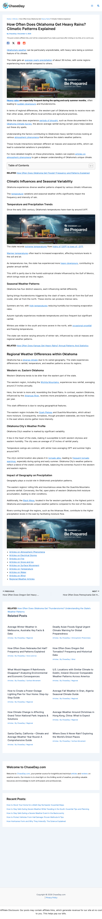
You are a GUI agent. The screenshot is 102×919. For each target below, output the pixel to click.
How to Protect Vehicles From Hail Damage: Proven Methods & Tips (35, 817)
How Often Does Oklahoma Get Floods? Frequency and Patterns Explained (53, 173)
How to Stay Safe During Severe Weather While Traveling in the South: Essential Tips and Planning (48, 809)
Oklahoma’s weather (16, 50)
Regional (29, 638)
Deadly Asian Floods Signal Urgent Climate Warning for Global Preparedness (71, 630)
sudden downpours (26, 104)
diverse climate (30, 360)
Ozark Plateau (45, 412)
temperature (17, 194)
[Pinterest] (19, 43)
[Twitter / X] (13, 43)
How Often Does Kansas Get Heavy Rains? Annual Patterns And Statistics (52, 345)
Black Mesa (28, 500)
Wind (73, 659)
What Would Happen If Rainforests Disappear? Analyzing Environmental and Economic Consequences (27, 673)
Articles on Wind (17, 575)
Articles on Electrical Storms (23, 555)
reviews (84, 774)
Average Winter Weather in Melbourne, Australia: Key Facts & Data (26, 630)
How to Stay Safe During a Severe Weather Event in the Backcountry (35, 813)
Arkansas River (32, 395)
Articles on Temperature (21, 569)
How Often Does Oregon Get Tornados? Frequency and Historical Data (72, 651)
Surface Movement (33, 681)
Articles (10, 638)
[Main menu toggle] (92, 6)
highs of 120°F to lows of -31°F (68, 246)
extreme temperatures (36, 246)
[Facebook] (8, 43)
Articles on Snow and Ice (21, 562)
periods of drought (48, 120)
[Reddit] (24, 43)
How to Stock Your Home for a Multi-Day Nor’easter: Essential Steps (35, 805)
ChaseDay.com (23, 774)
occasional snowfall (82, 325)
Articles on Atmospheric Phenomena (27, 552)
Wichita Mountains (50, 382)
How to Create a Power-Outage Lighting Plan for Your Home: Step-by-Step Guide (28, 694)
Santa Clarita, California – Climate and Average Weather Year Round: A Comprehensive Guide (28, 737)
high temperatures (38, 305)
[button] (98, 5)
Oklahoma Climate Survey (19, 124)
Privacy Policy (51, 897)
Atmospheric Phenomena (81, 638)
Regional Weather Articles (22, 579)
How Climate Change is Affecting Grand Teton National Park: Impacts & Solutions (28, 715)
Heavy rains (13, 100)
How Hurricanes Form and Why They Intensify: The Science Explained (36, 821)
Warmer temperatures (17, 253)
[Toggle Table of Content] (90, 166)
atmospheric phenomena (27, 137)
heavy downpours (69, 263)
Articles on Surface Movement (24, 565)
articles (74, 774)
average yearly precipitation (38, 60)
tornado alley (54, 458)
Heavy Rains (45, 19)
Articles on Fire (16, 558)
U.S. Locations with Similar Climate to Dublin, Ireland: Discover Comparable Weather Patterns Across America (73, 673)
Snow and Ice (31, 656)
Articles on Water (17, 572)
